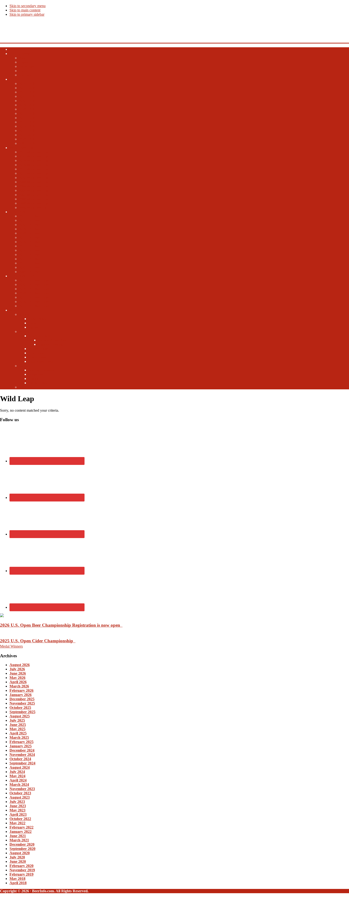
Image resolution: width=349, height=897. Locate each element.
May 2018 (17, 879)
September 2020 (22, 849)
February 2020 (21, 866)
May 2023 (17, 810)
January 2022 (20, 832)
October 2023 (20, 793)
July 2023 (17, 802)
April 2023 (18, 814)
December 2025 (21, 699)
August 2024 (19, 767)
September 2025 (22, 712)
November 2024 (22, 755)
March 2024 (19, 784)
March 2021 (19, 840)
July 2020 (17, 857)
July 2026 (17, 669)
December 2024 (21, 750)
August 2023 (19, 797)
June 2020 (17, 861)
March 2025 (19, 737)
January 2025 (20, 746)
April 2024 (18, 780)
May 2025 (17, 729)
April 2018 (18, 883)
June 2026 (17, 673)
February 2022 (21, 827)
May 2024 (17, 776)
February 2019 (21, 874)
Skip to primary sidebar (26, 14)
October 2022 (20, 819)
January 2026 (20, 695)
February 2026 (21, 690)
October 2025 (20, 708)
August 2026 (19, 665)
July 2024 (17, 772)
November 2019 (22, 870)
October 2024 (20, 759)
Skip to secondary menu (27, 6)
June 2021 (17, 836)
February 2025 (21, 742)
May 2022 (17, 823)
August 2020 (19, 853)
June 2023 (17, 806)
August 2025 (19, 716)
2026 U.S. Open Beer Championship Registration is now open (61, 625)
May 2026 (17, 678)
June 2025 (17, 725)
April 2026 (18, 682)
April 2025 (18, 733)
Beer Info (8, 27)
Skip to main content (24, 10)
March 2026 (19, 686)
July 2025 (17, 720)
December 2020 (21, 844)
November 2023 (22, 789)
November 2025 (22, 703)
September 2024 (22, 763)
